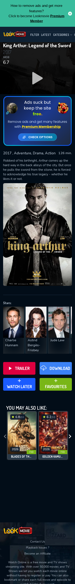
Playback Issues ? (37, 548)
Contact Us (37, 542)
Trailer (22, 368)
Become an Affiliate (37, 554)
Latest (46, 35)
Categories (61, 35)
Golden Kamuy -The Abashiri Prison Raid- (53, 456)
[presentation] (5, 436)
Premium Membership (41, 126)
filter (34, 35)
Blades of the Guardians (22, 456)
